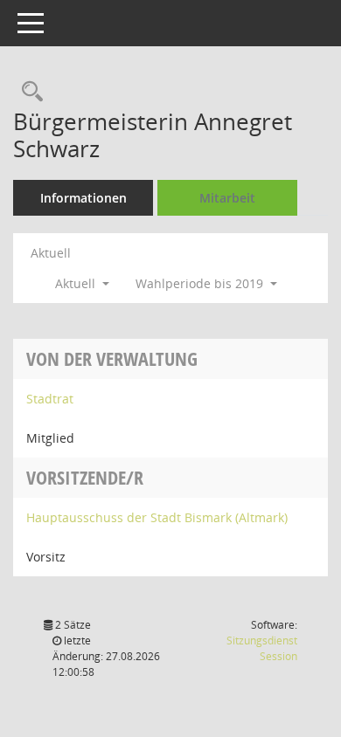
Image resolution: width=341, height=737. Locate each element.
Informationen (83, 197)
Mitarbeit (227, 197)
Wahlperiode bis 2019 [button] (201, 283)
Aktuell (51, 253)
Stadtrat (49, 398)
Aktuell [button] (77, 283)
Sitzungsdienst (261, 648)
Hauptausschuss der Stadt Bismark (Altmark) (157, 517)
